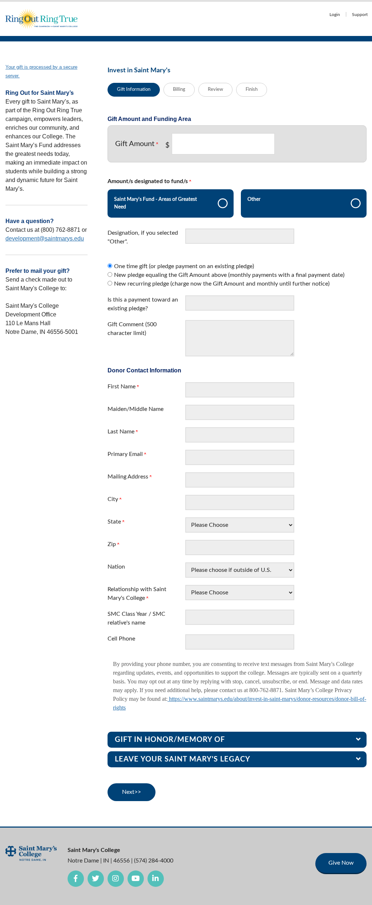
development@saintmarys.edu (44, 238)
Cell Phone (121, 639)
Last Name (122, 432)
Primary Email (126, 454)
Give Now (341, 863)
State (115, 522)
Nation (116, 567)
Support (360, 15)
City (114, 499)
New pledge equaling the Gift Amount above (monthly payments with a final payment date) (229, 275)
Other (253, 199)
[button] (237, 740)
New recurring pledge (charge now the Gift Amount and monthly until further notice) (221, 284)
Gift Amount (135, 144)
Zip (112, 544)
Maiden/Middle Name (135, 409)
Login (334, 15)
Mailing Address (129, 477)
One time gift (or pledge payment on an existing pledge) (184, 266)
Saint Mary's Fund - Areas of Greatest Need (155, 203)
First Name (122, 386)
